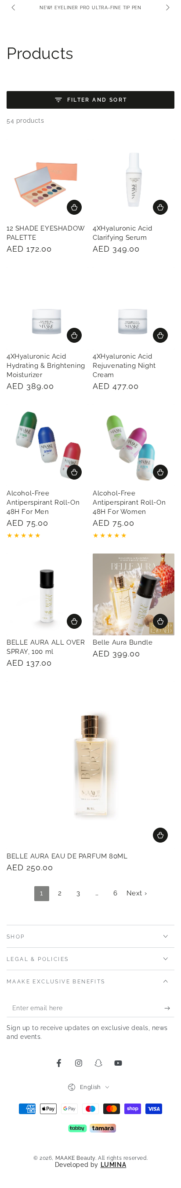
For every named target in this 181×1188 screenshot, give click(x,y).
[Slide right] (166, 8)
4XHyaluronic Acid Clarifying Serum (122, 233)
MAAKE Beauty (75, 1158)
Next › (137, 893)
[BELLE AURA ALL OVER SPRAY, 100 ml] (47, 594)
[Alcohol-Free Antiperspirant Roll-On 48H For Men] (47, 445)
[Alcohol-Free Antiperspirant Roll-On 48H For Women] (133, 445)
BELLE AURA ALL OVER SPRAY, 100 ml (46, 647)
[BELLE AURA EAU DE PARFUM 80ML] (90, 765)
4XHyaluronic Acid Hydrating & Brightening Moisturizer (46, 365)
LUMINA (114, 1164)
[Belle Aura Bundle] (133, 594)
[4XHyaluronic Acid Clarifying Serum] (133, 180)
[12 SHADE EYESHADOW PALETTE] (47, 180)
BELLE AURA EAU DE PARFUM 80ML (67, 856)
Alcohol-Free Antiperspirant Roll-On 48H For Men (43, 502)
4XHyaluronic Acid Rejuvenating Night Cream (124, 365)
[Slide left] (14, 8)
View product (74, 472)
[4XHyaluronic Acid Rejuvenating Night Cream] (133, 308)
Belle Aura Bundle (122, 642)
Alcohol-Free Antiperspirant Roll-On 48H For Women (129, 502)
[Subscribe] (169, 1008)
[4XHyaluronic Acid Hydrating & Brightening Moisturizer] (47, 308)
